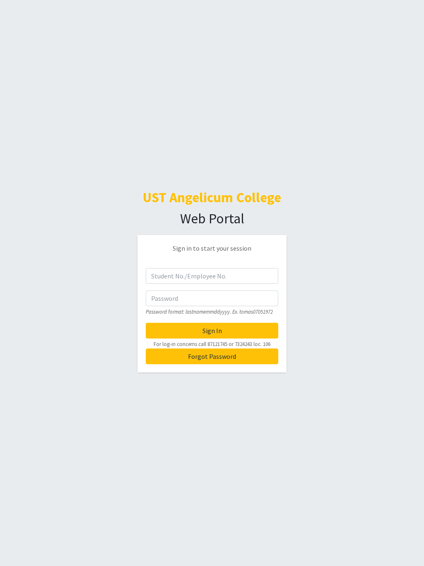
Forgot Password (212, 356)
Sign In (212, 331)
